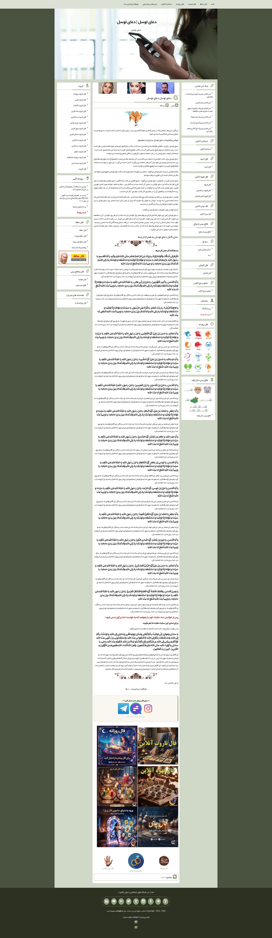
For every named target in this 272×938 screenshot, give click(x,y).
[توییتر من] (128, 901)
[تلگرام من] (158, 901)
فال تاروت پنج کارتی (78, 128)
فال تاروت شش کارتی (78, 134)
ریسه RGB (206, 308)
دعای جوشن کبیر (204, 249)
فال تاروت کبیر (80, 99)
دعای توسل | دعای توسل (137, 21)
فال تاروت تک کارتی (78, 111)
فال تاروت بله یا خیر (78, 163)
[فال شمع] (117, 787)
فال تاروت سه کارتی (78, 117)
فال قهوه (207, 185)
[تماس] (136, 901)
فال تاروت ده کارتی (79, 146)
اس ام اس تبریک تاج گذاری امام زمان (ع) (200, 129)
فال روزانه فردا (80, 303)
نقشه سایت (127, 917)
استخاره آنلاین (166, 4)
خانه (212, 4)
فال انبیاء (207, 167)
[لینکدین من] (106, 901)
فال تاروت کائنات (79, 105)
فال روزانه (180, 4)
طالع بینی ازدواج (205, 232)
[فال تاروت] (158, 747)
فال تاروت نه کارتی (79, 140)
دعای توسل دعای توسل (159, 98)
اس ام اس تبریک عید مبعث (201, 117)
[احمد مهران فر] (165, 89)
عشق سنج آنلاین (204, 291)
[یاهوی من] (165, 901)
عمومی (163, 877)
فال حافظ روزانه (80, 236)
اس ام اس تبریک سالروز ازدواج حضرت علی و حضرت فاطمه (200, 109)
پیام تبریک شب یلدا (79, 247)
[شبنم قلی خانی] (107, 89)
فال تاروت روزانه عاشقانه (76, 157)
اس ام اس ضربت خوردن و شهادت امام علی (199, 95)
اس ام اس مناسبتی (150, 4)
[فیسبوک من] (151, 901)
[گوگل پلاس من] (121, 901)
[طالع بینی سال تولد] (198, 401)
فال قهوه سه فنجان (203, 190)
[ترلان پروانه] (136, 89)
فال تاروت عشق (80, 151)
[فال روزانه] (117, 747)
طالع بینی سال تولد (204, 415)
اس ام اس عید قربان (203, 102)
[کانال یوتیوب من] (114, 901)
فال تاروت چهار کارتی (78, 123)
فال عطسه (82, 279)
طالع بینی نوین (81, 285)
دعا (129, 689)
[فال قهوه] (158, 787)
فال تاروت (192, 4)
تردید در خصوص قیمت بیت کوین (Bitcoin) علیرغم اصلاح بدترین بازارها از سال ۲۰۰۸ (74, 198)
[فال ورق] (117, 827)
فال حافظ (203, 4)
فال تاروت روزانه (79, 94)
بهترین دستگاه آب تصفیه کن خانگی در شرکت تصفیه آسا (74, 188)
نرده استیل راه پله (79, 206)
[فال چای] (158, 827)
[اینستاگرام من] (143, 901)
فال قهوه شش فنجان (203, 196)
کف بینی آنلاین (205, 214)
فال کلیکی (207, 273)
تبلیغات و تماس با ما (131, 4)
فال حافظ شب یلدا (79, 242)
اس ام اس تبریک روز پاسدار (200, 123)
